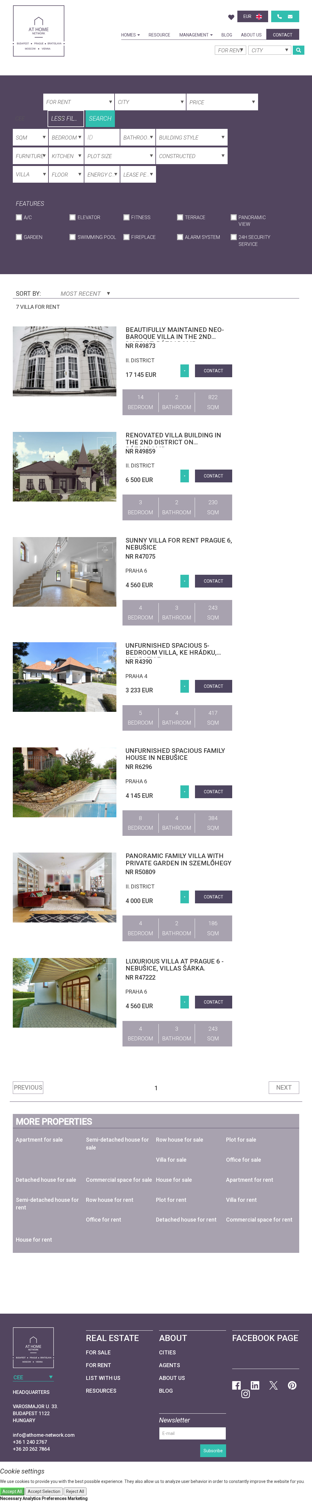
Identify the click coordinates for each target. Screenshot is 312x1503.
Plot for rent (171, 1200)
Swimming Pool (97, 237)
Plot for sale (241, 1139)
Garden (33, 237)
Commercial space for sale (119, 1180)
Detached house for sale (46, 1180)
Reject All (75, 1491)
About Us (251, 35)
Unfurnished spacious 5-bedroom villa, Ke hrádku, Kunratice (171, 652)
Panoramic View (252, 221)
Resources (101, 1391)
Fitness (141, 217)
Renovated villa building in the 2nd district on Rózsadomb (173, 442)
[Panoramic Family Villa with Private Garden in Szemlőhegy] (64, 887)
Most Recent (81, 293)
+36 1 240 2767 (30, 1442)
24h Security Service (254, 240)
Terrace (195, 217)
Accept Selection (44, 1491)
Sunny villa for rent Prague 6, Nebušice (179, 544)
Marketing (78, 1498)
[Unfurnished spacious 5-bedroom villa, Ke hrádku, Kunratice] (64, 677)
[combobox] (39, 118)
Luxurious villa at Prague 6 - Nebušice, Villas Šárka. (175, 965)
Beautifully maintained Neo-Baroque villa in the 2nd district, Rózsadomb (175, 336)
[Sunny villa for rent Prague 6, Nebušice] (64, 572)
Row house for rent (109, 1200)
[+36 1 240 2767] (279, 16)
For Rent (98, 1365)
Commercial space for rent (259, 1219)
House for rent (34, 1239)
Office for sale (243, 1160)
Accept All (12, 1491)
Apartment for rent (249, 1180)
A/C (28, 217)
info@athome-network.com (44, 1435)
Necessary (11, 1498)
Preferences (54, 1498)
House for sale (174, 1180)
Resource (159, 35)
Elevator (89, 217)
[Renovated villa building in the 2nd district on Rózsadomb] (64, 467)
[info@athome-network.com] (290, 16)
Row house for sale (179, 1139)
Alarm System (202, 237)
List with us (103, 1378)
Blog (227, 35)
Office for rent (103, 1219)
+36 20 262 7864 (31, 1449)
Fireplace (143, 237)
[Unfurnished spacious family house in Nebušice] (64, 782)
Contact (282, 35)
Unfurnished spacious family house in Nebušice (175, 754)
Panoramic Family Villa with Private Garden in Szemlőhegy (179, 859)
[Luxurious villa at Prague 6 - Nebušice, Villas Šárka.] (64, 993)
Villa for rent (241, 1200)
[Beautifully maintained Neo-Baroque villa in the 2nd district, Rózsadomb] (64, 361)
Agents (169, 1365)
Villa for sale (171, 1160)
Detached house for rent (186, 1219)
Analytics (32, 1498)
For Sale (98, 1352)
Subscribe (213, 1450)
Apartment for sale (39, 1139)
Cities (167, 1352)
